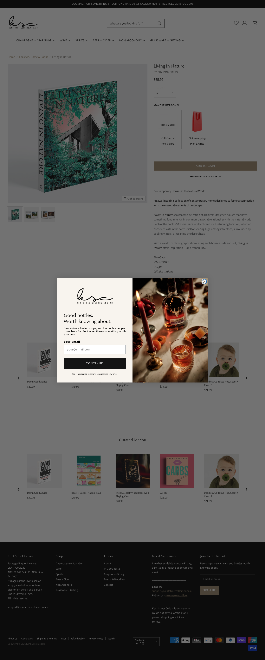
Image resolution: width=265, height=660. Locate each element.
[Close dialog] (204, 281)
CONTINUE (95, 363)
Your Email (72, 341)
